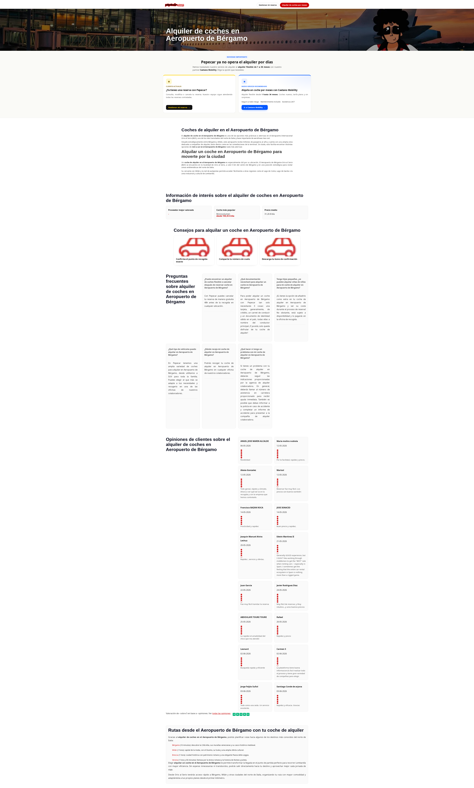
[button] (194, 250)
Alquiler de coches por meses (294, 5)
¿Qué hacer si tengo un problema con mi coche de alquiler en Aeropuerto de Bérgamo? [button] (252, 353)
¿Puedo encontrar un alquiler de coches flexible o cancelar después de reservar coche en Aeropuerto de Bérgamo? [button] (218, 283)
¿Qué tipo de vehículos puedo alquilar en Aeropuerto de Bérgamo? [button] (182, 352)
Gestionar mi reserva (268, 5)
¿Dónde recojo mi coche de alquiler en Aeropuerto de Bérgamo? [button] (216, 352)
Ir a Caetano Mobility (255, 107)
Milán (174, 750)
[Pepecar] (174, 5)
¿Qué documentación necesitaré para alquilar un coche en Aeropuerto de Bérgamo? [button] (253, 283)
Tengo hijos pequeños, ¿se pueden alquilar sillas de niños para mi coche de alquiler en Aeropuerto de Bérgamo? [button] (291, 283)
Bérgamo (176, 745)
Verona (175, 760)
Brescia (175, 755)
